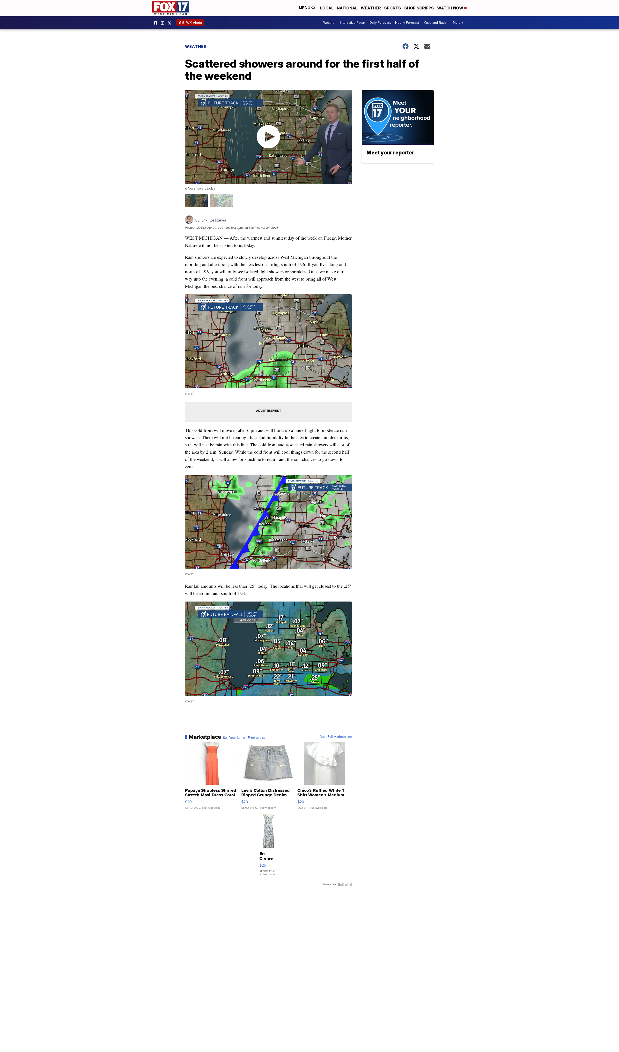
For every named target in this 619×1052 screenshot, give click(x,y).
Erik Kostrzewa (213, 220)
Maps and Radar (435, 22)
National (347, 8)
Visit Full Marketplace (336, 737)
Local (326, 8)
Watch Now (450, 8)
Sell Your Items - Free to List (244, 737)
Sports (392, 8)
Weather (371, 8)
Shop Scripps (419, 8)
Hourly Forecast (407, 22)
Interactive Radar (352, 22)
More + (458, 22)
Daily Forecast (380, 22)
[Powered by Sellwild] (345, 884)
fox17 (171, 23)
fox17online (157, 23)
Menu (305, 8)
